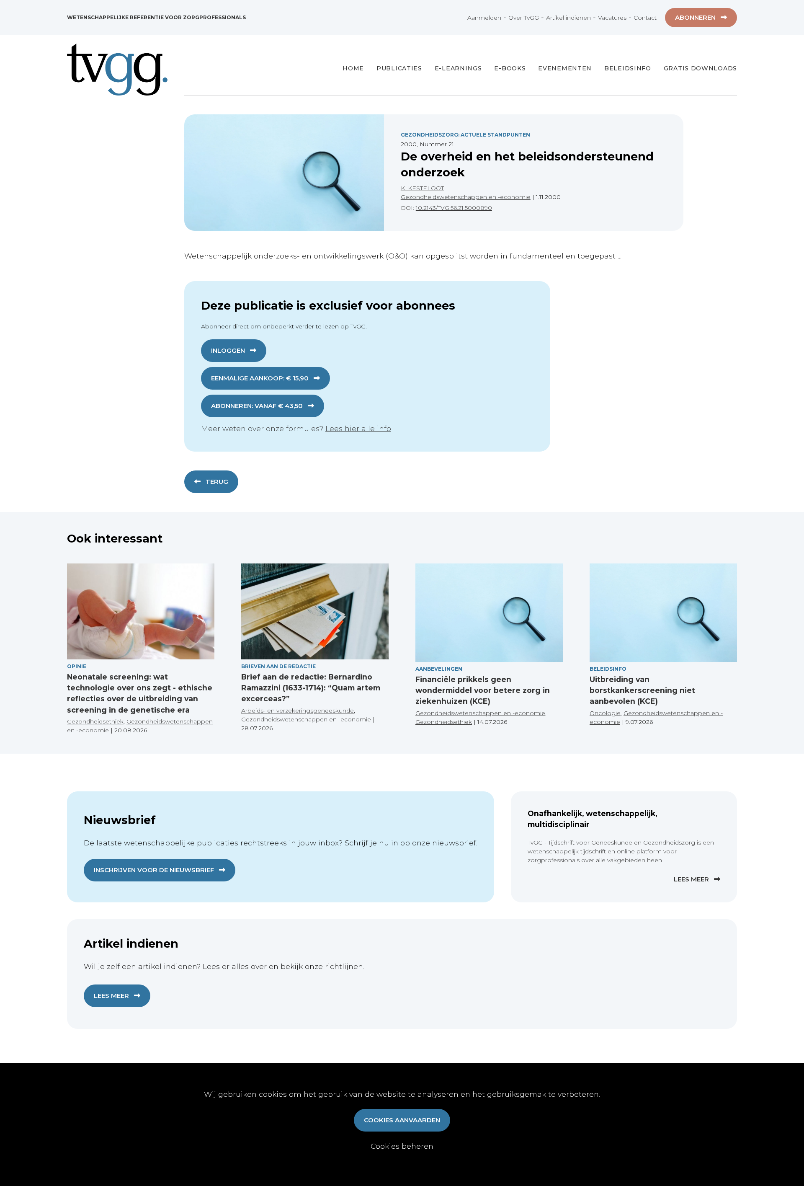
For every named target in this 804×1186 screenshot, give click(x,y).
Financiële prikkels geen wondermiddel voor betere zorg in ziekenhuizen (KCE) (482, 690)
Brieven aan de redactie (278, 666)
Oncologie (605, 713)
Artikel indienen (568, 17)
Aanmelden (484, 17)
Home (353, 68)
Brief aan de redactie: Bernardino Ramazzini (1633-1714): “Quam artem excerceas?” (310, 687)
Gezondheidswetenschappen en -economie (466, 197)
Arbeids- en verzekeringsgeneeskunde (297, 710)
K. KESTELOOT (422, 188)
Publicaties (399, 68)
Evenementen (565, 68)
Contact (645, 17)
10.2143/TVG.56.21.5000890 (454, 208)
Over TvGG (523, 17)
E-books (510, 68)
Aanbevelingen (438, 669)
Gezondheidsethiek (95, 721)
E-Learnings (458, 68)
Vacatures (612, 17)
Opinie (76, 666)
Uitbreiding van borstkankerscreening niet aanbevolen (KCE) (642, 690)
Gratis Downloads (700, 68)
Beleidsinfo (627, 68)
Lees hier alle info (358, 428)
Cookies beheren (402, 1146)
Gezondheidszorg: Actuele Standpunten (465, 135)
